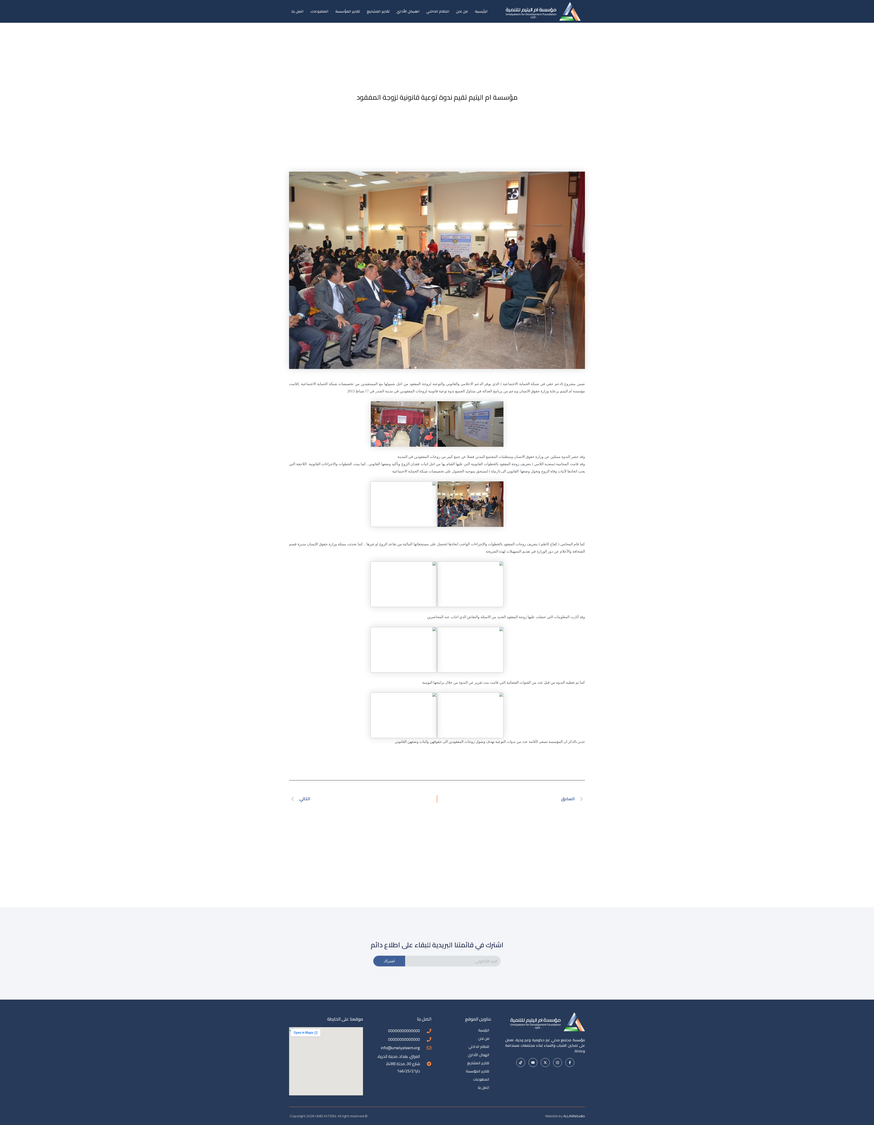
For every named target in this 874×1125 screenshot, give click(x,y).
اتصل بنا (297, 11)
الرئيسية (481, 11)
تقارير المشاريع (378, 11)
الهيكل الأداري (407, 11)
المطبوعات (319, 11)
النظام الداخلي (437, 11)
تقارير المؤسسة (347, 11)
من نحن (462, 11)
